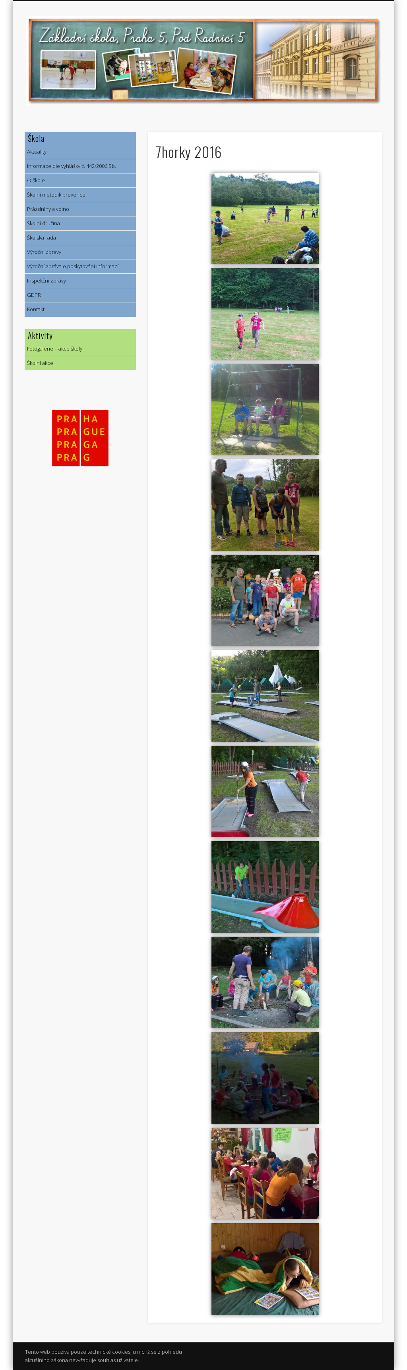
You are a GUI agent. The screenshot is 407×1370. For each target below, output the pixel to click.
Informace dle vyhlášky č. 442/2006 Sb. (70, 166)
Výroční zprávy (43, 251)
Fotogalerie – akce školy (53, 348)
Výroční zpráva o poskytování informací (71, 266)
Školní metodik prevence (55, 194)
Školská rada (40, 237)
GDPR (33, 294)
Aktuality (36, 151)
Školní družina (42, 223)
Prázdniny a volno (47, 208)
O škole (35, 180)
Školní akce (39, 362)
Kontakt (35, 309)
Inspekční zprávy (45, 280)
